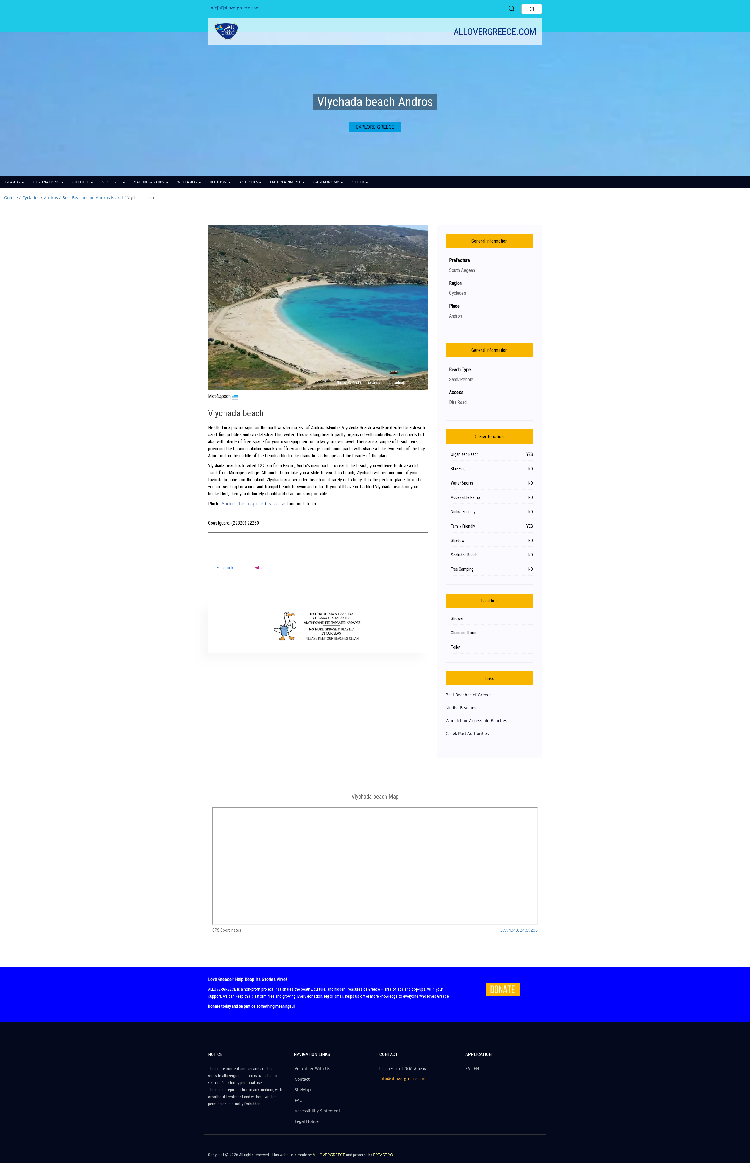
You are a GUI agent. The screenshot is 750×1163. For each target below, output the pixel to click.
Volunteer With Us (312, 1068)
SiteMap (303, 1089)
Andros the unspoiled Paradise (253, 503)
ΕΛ (467, 1068)
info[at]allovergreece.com (234, 8)
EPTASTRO (383, 1154)
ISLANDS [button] (13, 182)
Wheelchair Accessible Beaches (476, 720)
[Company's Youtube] (536, 1157)
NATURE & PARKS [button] (150, 182)
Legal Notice (307, 1121)
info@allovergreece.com (403, 1078)
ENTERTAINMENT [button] (286, 182)
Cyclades (31, 197)
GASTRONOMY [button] (326, 182)
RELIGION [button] (219, 182)
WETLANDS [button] (187, 182)
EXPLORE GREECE (375, 127)
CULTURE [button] (81, 182)
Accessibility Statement (317, 1110)
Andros (51, 197)
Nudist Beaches (461, 707)
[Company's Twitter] (511, 1157)
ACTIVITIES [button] (248, 182)
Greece (11, 197)
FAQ (299, 1100)
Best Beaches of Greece (469, 695)
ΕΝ (476, 1068)
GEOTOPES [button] (112, 182)
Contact (302, 1079)
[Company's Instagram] (523, 1157)
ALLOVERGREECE (329, 1154)
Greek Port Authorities (467, 733)
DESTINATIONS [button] (47, 182)
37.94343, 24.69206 (519, 930)
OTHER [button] (358, 182)
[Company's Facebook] (498, 1157)
